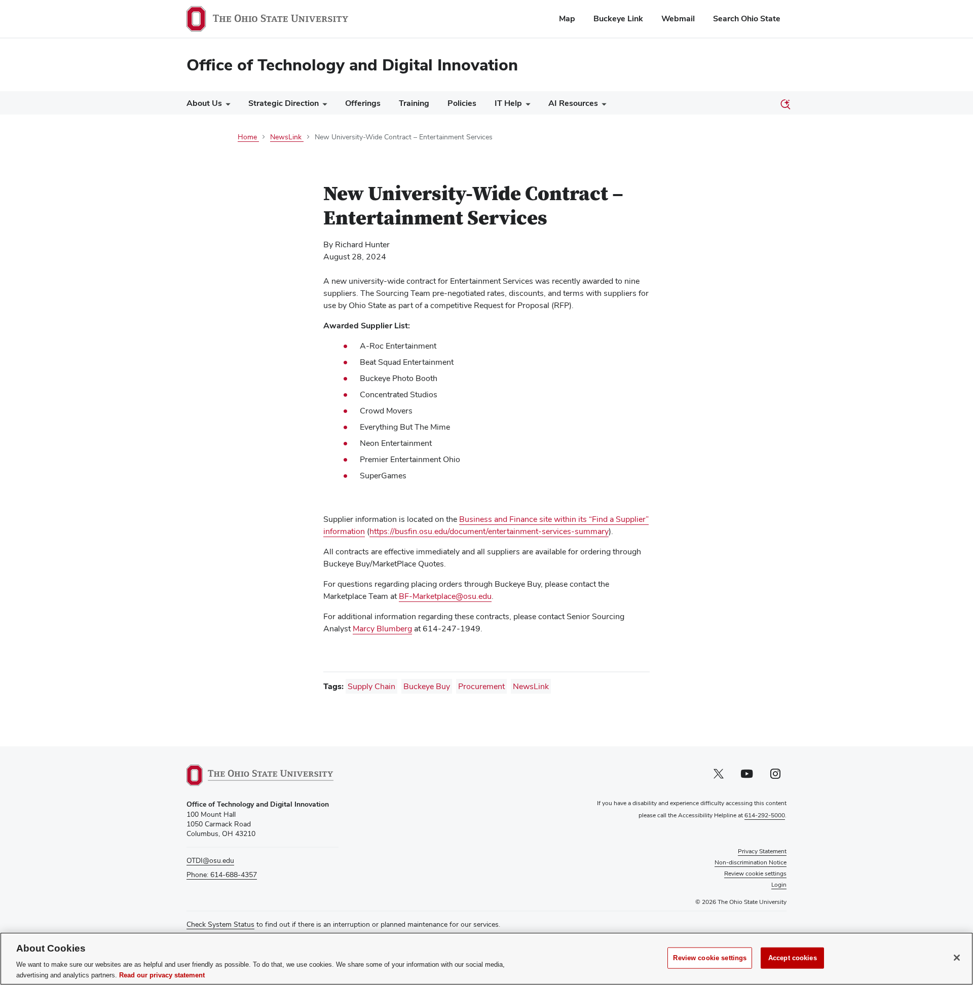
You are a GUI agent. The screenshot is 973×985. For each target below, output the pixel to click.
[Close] (957, 957)
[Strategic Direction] (323, 105)
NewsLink (531, 686)
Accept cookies (792, 958)
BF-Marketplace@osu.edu (445, 596)
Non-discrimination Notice (751, 862)
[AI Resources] (602, 105)
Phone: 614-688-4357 (221, 874)
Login (779, 885)
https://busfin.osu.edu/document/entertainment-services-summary (489, 531)
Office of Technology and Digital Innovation (352, 64)
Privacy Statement (762, 851)
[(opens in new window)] (259, 775)
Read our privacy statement (162, 974)
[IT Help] (526, 105)
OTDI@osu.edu (210, 860)
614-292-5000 (764, 815)
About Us (204, 103)
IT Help (508, 103)
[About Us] (226, 105)
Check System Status (220, 924)
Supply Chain (371, 686)
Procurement (481, 686)
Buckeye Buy (426, 686)
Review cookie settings (709, 958)
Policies (461, 103)
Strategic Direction (283, 103)
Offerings (363, 103)
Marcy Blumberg (382, 628)
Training (414, 103)
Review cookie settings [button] (755, 873)
